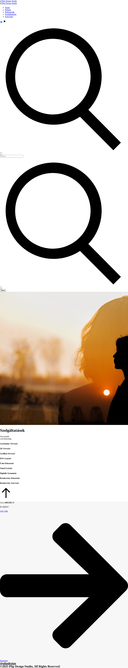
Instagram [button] (4, 661)
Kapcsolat (9, 17)
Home (7, 8)
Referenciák (9, 12)
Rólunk (8, 10)
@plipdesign (8, 663)
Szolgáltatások (10, 14)
